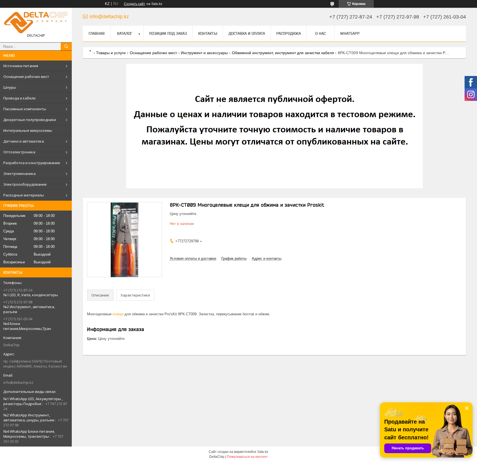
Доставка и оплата (247, 33)
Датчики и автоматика (23, 141)
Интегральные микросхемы (27, 130)
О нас (320, 33)
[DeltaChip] (36, 22)
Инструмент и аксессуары (204, 53)
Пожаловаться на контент (247, 457)
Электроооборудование (25, 184)
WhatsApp (350, 33)
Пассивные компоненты (24, 108)
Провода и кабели (19, 98)
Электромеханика (19, 173)
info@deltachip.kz (18, 382)
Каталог (124, 33)
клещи (118, 314)
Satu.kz (262, 452)
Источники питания (20, 65)
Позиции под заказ (168, 33)
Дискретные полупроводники (29, 119)
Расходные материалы (23, 195)
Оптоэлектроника (19, 151)
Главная (97, 33)
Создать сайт (134, 4)
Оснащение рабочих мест (26, 76)
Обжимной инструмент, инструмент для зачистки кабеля (283, 53)
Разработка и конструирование (31, 162)
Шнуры (9, 87)
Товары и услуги (111, 53)
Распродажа (288, 33)
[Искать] (66, 46)
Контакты (207, 33)
